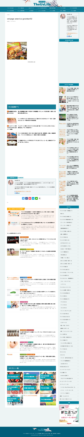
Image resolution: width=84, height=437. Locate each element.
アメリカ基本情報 (20, 10)
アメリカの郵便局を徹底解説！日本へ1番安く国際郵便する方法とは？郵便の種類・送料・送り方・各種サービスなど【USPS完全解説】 (73, 198)
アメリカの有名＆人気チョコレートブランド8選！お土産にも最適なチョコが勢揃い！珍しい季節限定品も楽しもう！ (73, 150)
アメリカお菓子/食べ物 (41, 8)
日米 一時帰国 (63, 10)
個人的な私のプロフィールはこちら (23, 191)
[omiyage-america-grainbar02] (33, 198)
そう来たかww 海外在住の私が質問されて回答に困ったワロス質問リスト (73, 125)
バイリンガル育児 (41, 10)
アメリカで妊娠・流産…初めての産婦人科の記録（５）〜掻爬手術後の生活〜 (73, 90)
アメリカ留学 (73, 10)
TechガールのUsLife (42, 3)
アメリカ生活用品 (10, 10)
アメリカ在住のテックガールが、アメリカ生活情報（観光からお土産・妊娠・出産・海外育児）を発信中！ (42, 433)
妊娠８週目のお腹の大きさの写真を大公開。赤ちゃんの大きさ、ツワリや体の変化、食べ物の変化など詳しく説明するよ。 (73, 108)
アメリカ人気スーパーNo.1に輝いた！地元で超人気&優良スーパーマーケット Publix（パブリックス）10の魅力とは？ (73, 132)
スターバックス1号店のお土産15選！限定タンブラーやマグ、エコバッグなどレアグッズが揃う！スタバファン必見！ (73, 99)
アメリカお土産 (10, 8)
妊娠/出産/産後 (52, 8)
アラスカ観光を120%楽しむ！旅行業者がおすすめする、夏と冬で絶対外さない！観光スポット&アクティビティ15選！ (73, 117)
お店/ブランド (31, 8)
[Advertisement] (31, 32)
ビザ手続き (31, 10)
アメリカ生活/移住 (73, 8)
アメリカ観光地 (21, 8)
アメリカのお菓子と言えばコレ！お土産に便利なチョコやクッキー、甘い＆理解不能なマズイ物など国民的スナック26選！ (73, 159)
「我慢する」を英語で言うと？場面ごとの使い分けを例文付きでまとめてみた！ (73, 173)
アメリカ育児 (62, 8)
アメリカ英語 (52, 10)
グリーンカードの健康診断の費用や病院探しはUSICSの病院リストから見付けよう (73, 167)
